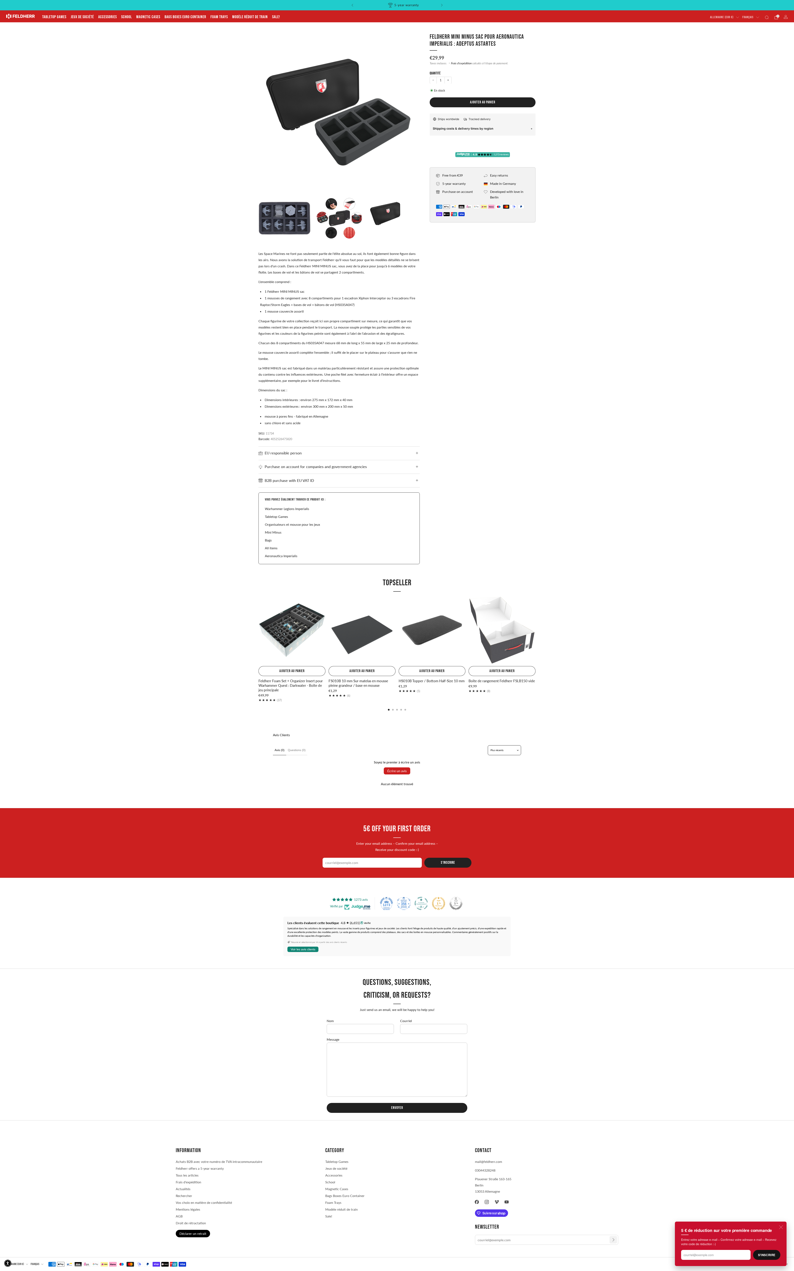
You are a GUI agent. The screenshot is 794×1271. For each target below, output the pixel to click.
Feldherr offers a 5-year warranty (200, 1168)
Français (747, 17)
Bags (268, 540)
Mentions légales (188, 1209)
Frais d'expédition (461, 63)
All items (271, 548)
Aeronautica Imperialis (281, 556)
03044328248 (485, 1170)
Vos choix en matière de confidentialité (204, 1202)
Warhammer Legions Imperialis (287, 509)
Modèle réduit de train (250, 16)
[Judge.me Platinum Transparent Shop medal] (421, 903)
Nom (330, 1021)
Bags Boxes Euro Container (185, 16)
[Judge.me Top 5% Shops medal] (456, 903)
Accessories (107, 16)
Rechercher (184, 1196)
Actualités (183, 1189)
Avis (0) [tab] (280, 750)
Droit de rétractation (191, 1223)
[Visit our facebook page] (477, 1202)
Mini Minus (273, 532)
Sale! (276, 16)
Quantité (435, 73)
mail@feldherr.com (488, 1161)
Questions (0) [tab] (297, 750)
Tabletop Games (54, 16)
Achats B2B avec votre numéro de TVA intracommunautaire (219, 1161)
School (126, 16)
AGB (179, 1216)
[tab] (389, 710)
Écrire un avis (397, 771)
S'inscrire (766, 1255)
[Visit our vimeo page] (497, 1202)
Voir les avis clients (303, 949)
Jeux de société (82, 16)
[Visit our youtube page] (507, 1202)
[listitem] (397, 5)
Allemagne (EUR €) (721, 17)
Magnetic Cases (148, 16)
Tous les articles (187, 1175)
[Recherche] (767, 17)
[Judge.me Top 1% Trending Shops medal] (438, 903)
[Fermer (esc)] (781, 1227)
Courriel (406, 1021)
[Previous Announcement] (352, 5)
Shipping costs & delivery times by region (463, 128)
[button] (7, 1263)
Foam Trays (219, 16)
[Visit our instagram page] (487, 1202)
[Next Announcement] (442, 5)
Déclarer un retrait (192, 1233)
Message (333, 1039)
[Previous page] (258, 631)
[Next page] (535, 631)
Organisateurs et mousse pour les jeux (292, 524)
